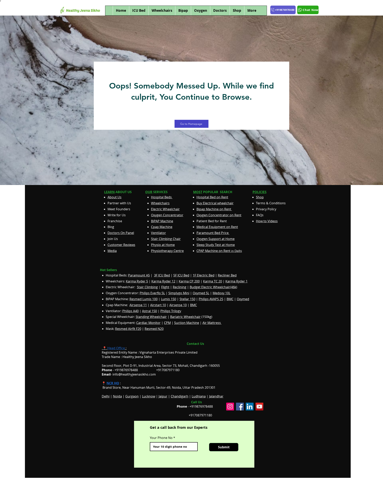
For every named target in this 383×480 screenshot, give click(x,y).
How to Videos (267, 221)
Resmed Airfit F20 (128, 329)
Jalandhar (216, 396)
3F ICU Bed (162, 275)
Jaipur (163, 396)
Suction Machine (186, 323)
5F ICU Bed (181, 275)
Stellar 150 (187, 299)
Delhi (106, 396)
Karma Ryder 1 (236, 281)
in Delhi (219, 251)
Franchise (115, 221)
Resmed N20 (154, 329)
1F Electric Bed (203, 275)
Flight (165, 287)
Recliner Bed (227, 275)
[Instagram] (230, 406)
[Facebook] (240, 406)
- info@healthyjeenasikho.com (129, 374)
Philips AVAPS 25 (211, 299)
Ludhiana (199, 396)
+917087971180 (200, 415)
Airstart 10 (158, 305)
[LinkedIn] (250, 406)
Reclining (179, 287)
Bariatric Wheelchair (185, 317)
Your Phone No (161, 437)
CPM (167, 323)
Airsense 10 (178, 305)
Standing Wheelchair (151, 317)
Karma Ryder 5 (137, 281)
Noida (117, 396)
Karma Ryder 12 (163, 281)
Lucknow (148, 396)
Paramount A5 (139, 275)
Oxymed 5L (201, 293)
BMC (230, 299)
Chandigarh (179, 396)
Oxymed (243, 299)
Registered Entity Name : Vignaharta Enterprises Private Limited (149, 352)
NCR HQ (113, 383)
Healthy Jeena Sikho (137, 357)
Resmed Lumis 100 (143, 299)
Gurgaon (132, 396)
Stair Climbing (147, 287)
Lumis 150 (168, 299)
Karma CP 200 (189, 281)
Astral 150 (149, 311)
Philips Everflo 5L (152, 293)
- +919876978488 (122, 370)
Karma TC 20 (212, 281)
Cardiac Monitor (148, 323)
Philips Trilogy (170, 311)
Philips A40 (130, 311)
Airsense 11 (138, 305)
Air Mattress (212, 323)
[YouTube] (259, 406)
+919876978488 (201, 406)
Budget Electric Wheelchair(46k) (213, 287)
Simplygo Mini (178, 293)
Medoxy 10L (221, 293)
